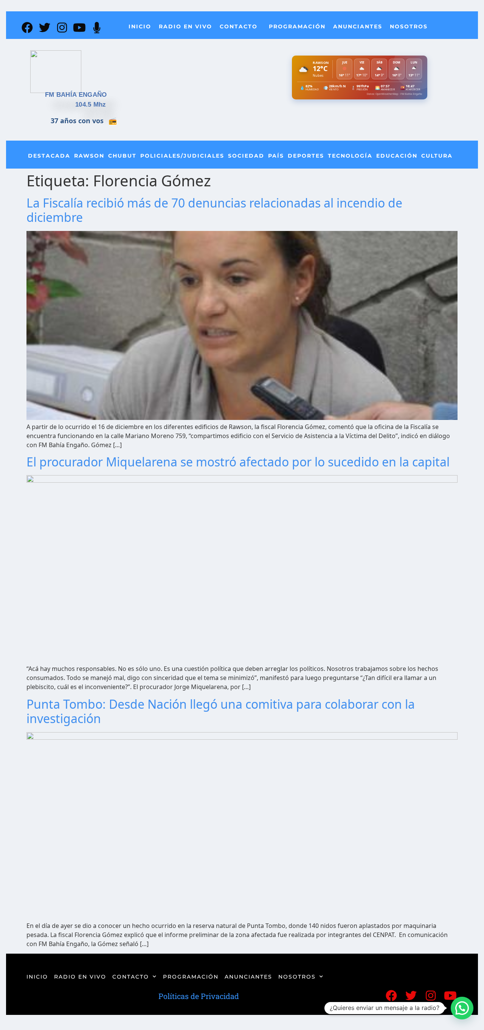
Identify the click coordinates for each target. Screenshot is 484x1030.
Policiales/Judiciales (182, 155)
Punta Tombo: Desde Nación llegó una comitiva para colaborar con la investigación (220, 711)
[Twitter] (44, 27)
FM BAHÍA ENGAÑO (76, 94)
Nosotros (409, 26)
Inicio (140, 26)
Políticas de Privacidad (198, 996)
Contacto (239, 26)
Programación (297, 26)
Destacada (49, 155)
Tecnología (350, 155)
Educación (396, 155)
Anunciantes (357, 26)
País (276, 155)
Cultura (437, 155)
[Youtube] (79, 27)
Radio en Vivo (185, 26)
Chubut (122, 155)
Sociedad (246, 155)
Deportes (306, 155)
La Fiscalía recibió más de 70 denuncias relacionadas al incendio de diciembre (214, 210)
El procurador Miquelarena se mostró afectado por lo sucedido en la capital (238, 462)
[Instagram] (62, 27)
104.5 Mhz (90, 104)
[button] (462, 1008)
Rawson (89, 155)
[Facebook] (27, 27)
